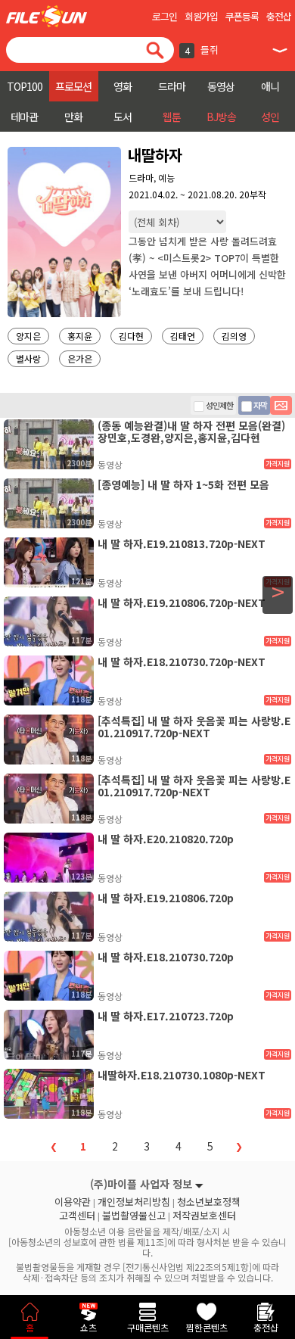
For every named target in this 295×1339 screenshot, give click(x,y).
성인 (270, 116)
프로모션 (73, 86)
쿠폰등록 (242, 16)
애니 (270, 86)
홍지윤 (79, 335)
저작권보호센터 (204, 1215)
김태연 (182, 335)
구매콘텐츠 (148, 1327)
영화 (122, 86)
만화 (73, 116)
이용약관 (72, 1202)
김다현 (131, 335)
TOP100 (24, 86)
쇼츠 (88, 1327)
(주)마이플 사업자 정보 (141, 1183)
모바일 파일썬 (46, 16)
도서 (122, 116)
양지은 (28, 335)
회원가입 (201, 16)
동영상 (220, 86)
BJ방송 (221, 116)
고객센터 (77, 1215)
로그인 (164, 16)
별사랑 (28, 358)
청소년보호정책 (209, 1202)
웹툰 (172, 116)
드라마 (171, 86)
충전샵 (278, 16)
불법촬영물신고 (134, 1215)
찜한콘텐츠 (207, 1327)
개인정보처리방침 (134, 1202)
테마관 (24, 116)
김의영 (234, 335)
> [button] (278, 592)
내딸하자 (155, 155)
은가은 (79, 358)
